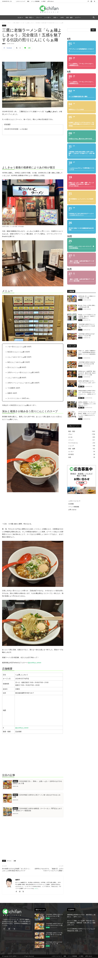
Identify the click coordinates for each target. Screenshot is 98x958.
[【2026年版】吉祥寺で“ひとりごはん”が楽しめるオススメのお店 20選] (72, 326)
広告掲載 (71, 504)
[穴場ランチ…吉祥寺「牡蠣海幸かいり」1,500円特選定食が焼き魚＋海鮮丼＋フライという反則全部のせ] (72, 353)
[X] (94, 1)
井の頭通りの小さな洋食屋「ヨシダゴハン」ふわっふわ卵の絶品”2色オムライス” (16, 870)
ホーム (4, 23)
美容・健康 (69, 17)
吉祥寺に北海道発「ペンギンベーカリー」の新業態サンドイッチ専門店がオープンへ (87, 403)
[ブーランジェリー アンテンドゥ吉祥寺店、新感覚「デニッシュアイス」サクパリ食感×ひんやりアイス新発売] (72, 414)
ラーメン (9, 860)
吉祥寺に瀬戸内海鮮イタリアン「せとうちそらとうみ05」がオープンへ (87, 382)
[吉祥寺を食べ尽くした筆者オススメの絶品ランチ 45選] (72, 298)
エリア (77, 17)
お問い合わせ (50, 1)
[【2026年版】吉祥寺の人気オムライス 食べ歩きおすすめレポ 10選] (39, 926)
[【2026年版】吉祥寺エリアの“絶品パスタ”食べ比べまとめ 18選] (39, 935)
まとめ (19, 17)
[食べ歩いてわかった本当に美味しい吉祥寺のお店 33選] (72, 308)
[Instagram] (91, 1)
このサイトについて (20, 1)
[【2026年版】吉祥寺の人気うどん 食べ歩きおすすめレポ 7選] (39, 917)
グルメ (38, 17)
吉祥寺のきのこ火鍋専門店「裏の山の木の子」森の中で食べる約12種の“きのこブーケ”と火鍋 (87, 373)
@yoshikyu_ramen (34, 663)
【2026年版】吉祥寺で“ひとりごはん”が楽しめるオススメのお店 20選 (86, 326)
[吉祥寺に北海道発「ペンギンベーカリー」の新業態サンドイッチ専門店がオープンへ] (72, 404)
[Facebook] (88, 1)
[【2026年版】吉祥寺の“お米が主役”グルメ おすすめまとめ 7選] (72, 364)
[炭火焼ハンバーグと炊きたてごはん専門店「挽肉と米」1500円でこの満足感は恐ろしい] (72, 317)
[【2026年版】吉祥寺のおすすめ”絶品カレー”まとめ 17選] (72, 336)
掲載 (28, 1)
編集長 (3, 43)
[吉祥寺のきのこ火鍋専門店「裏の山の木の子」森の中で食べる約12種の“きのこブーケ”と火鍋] (72, 373)
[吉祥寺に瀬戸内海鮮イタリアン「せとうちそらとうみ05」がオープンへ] (72, 383)
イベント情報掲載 (35, 1)
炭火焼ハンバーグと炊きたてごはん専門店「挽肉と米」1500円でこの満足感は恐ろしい (87, 316)
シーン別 (46, 17)
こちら (35, 888)
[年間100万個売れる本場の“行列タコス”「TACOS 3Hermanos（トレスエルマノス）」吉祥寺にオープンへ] (72, 393)
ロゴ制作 (43, 1)
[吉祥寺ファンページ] (49, 9)
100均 (62, 17)
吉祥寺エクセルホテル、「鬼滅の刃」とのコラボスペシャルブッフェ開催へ (49, 870)
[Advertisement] (32, 56)
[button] (93, 18)
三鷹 (14, 860)
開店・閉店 (29, 17)
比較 (54, 17)
